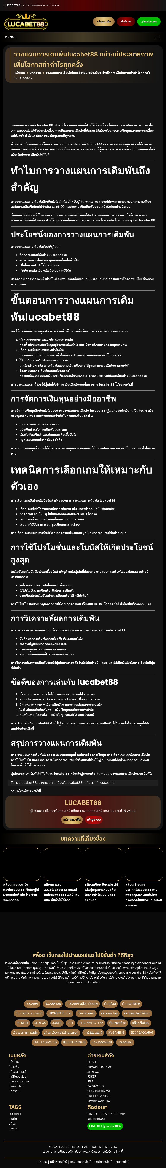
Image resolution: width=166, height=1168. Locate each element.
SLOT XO (40, 1022)
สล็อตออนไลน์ (104, 783)
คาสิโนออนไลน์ (93, 1032)
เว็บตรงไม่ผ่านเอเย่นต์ (29, 1013)
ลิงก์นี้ (148, 773)
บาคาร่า (14, 1128)
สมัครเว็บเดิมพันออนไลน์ (138, 149)
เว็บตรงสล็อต (86, 1013)
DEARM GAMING (74, 1042)
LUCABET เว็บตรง (60, 1013)
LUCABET (32, 1003)
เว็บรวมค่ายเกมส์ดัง (25, 1032)
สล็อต (88, 783)
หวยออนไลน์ (125, 1042)
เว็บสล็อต (110, 1003)
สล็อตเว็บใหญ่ (140, 1022)
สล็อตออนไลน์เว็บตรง (137, 1013)
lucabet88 (94, 144)
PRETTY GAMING (45, 1042)
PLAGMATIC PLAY (91, 1022)
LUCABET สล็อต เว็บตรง (82, 1003)
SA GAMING (116, 1032)
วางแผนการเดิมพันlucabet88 (60, 783)
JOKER (57, 1022)
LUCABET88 (53, 1003)
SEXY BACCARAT (142, 1032)
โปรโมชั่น (14, 1067)
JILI (70, 1022)
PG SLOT (22, 1022)
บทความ (14, 1091)
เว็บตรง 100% (131, 1003)
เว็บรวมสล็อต (117, 1022)
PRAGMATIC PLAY (99, 1067)
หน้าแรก (14, 1062)
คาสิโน (13, 1118)
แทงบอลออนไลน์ (102, 1042)
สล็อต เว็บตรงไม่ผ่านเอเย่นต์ (61, 1032)
